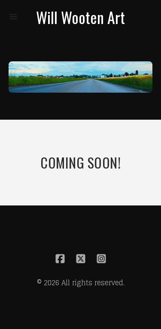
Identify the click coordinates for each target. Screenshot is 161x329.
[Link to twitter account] (81, 259)
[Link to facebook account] (60, 259)
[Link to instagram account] (101, 259)
